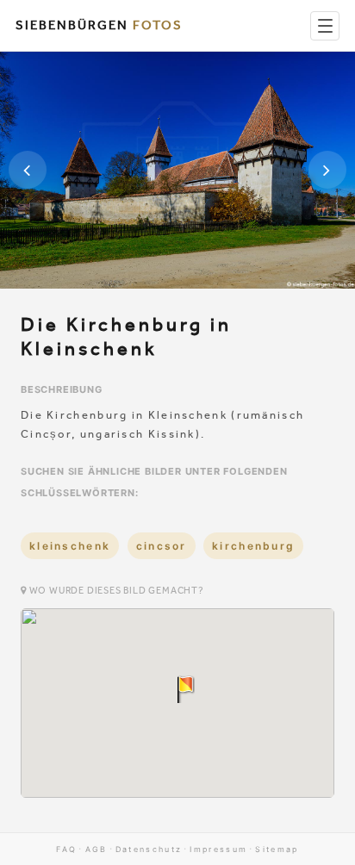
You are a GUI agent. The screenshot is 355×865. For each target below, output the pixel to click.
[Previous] (28, 170)
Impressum (218, 849)
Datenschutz (148, 849)
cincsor (161, 545)
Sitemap (276, 849)
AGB (96, 849)
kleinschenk (69, 545)
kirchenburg (253, 545)
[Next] (327, 170)
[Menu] (324, 25)
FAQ (66, 849)
